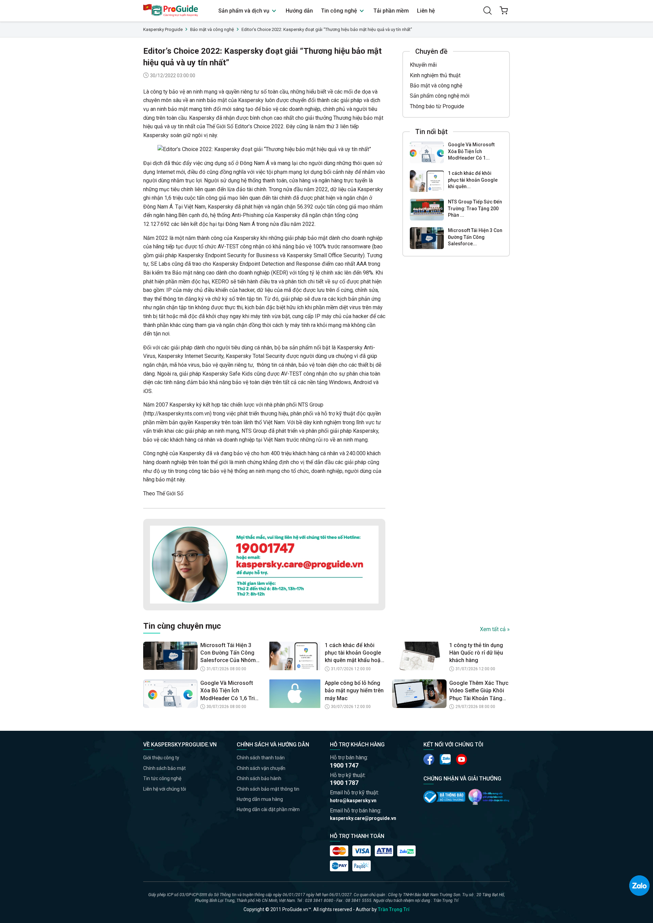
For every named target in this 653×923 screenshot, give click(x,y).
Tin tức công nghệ (162, 778)
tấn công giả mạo (217, 198)
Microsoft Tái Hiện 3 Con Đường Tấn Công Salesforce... (475, 237)
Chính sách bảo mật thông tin (268, 789)
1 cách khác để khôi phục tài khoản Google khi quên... (473, 179)
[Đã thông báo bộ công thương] (444, 797)
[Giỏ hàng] (504, 10)
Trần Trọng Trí (393, 909)
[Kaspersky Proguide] (171, 10)
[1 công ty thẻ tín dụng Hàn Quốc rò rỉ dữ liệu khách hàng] (419, 656)
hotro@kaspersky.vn (353, 800)
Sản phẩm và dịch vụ (244, 10)
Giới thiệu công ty (161, 757)
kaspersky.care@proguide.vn (363, 818)
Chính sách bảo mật (164, 768)
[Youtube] (445, 759)
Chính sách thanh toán (261, 757)
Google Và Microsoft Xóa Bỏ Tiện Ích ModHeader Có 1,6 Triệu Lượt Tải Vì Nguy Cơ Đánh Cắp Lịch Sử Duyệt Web (230, 691)
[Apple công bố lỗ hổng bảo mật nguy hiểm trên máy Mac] (295, 693)
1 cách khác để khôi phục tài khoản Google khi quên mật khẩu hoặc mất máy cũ (354, 653)
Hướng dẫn (299, 10)
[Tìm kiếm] (487, 10)
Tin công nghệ (339, 10)
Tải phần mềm (391, 10)
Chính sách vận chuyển (261, 768)
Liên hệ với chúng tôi (164, 789)
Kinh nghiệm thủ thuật (435, 75)
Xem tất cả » (495, 629)
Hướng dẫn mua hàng (260, 799)
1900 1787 (344, 782)
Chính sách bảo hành (259, 778)
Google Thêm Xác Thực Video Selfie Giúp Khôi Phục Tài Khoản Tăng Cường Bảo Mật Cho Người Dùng (478, 691)
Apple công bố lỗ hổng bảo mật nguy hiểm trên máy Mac (354, 691)
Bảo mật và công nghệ (436, 85)
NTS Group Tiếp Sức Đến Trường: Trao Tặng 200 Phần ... (475, 208)
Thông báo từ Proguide (437, 106)
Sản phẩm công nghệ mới (439, 96)
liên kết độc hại (199, 224)
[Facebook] (428, 759)
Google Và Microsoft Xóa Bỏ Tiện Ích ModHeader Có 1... (471, 151)
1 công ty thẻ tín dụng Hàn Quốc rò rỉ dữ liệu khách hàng (476, 653)
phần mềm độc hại (187, 281)
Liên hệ (426, 10)
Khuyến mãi (423, 65)
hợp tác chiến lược (233, 404)
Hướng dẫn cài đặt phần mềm (268, 809)
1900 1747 (344, 765)
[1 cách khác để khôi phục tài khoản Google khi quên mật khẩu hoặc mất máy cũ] (427, 181)
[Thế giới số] (489, 796)
